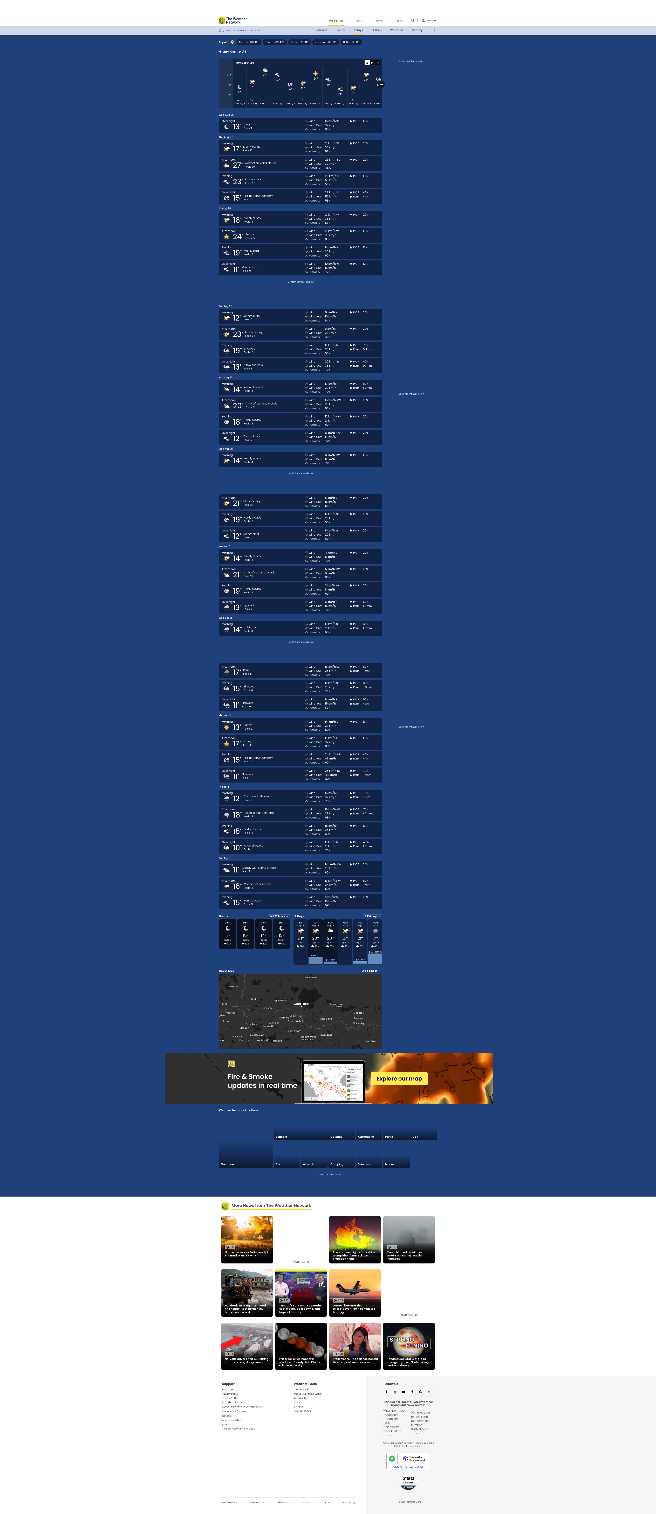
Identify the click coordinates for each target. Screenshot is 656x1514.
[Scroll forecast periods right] (381, 84)
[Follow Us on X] (429, 1392)
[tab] (367, 62)
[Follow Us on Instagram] (395, 1392)
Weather (231, 30)
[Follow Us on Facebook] (386, 1392)
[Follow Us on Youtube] (403, 1392)
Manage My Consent (234, 1411)
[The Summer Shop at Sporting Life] (423, 1154)
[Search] (412, 20)
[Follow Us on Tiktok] (412, 1392)
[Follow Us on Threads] (420, 1392)
